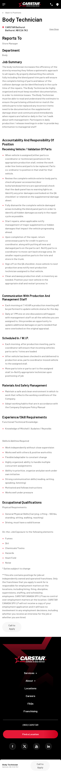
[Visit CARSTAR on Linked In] (48, 746)
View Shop (54, 29)
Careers (30, 696)
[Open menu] (3, 4)
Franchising (30, 711)
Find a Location (30, 734)
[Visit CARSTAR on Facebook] (12, 746)
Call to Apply (11, 627)
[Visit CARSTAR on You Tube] (36, 746)
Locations (30, 688)
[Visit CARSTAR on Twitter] (24, 746)
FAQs (30, 703)
